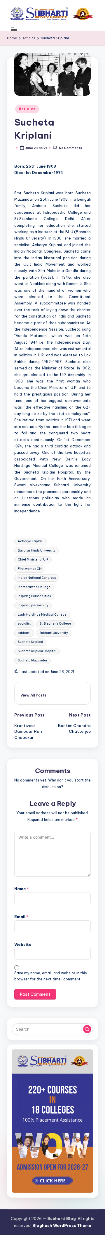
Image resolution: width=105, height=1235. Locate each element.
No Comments (70, 148)
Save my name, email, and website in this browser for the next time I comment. (50, 976)
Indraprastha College (34, 587)
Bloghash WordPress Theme (61, 1225)
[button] (33, 695)
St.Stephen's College (55, 623)
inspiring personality (33, 605)
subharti (24, 633)
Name (21, 888)
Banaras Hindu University (36, 550)
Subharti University (53, 633)
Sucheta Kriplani (30, 642)
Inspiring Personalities (34, 596)
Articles (27, 109)
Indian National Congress (37, 578)
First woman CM (30, 569)
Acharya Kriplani (30, 541)
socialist (24, 623)
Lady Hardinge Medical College (42, 614)
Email (21, 916)
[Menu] (14, 29)
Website (23, 944)
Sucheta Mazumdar (32, 660)
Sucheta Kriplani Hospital (37, 651)
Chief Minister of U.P (33, 559)
